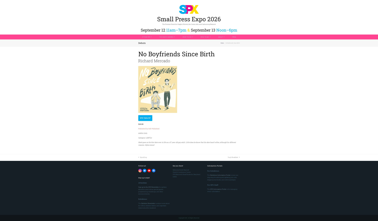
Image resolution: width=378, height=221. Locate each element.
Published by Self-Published (148, 129)
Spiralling (142, 157)
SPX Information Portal (218, 189)
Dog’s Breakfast (233, 157)
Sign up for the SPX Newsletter (148, 187)
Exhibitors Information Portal (220, 175)
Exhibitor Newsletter (148, 203)
